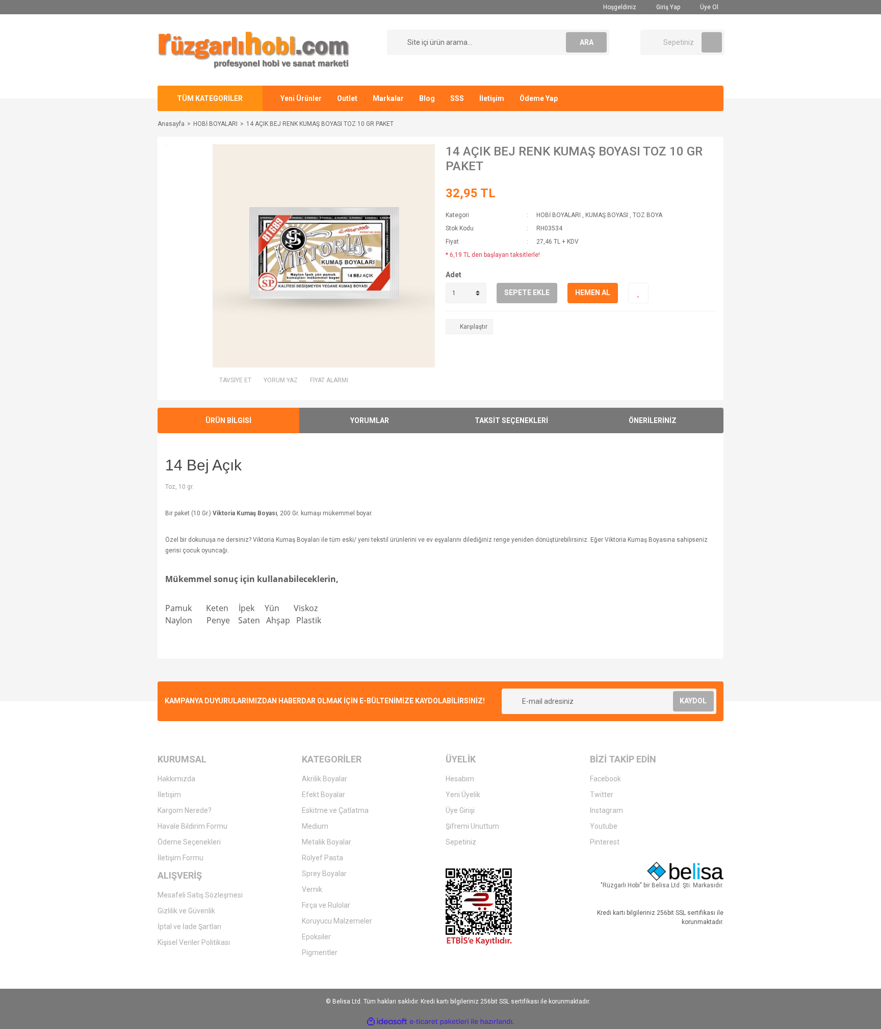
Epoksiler (316, 937)
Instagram (606, 810)
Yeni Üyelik (463, 794)
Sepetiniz (461, 842)
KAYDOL (693, 701)
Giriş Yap (667, 7)
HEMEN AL (592, 292)
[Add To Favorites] (638, 293)
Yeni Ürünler (301, 98)
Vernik (312, 889)
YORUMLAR (369, 420)
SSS (457, 98)
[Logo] (254, 49)
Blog (427, 98)
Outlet (347, 98)
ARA (586, 42)
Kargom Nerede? (185, 810)
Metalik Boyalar (326, 842)
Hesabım (460, 779)
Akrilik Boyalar (324, 779)
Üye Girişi (460, 810)
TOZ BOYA (647, 215)
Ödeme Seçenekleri (189, 842)
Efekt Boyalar (323, 794)
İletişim (491, 98)
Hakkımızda (176, 779)
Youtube (603, 826)
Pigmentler (320, 952)
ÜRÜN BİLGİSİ (228, 420)
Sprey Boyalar (324, 873)
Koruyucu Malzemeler (337, 921)
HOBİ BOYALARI (558, 215)
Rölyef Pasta (322, 858)
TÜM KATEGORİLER (210, 98)
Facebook (605, 779)
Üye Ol (708, 7)
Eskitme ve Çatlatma (335, 810)
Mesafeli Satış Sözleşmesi (200, 895)
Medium (315, 826)
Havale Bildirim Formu (192, 826)
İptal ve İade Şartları (189, 926)
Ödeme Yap (539, 98)
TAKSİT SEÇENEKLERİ (511, 420)
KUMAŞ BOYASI (606, 215)
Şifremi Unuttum (472, 826)
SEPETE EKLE (527, 292)
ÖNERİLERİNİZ (653, 420)
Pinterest (604, 842)
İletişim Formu (180, 858)
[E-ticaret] (439, 1021)
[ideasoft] (387, 1021)
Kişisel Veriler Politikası (194, 942)
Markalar (388, 98)
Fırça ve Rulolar (326, 905)
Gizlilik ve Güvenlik (186, 911)
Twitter (601, 794)
